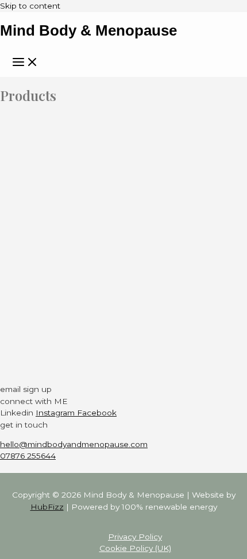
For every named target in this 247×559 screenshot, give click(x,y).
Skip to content (30, 5)
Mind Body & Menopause (88, 30)
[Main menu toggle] (25, 62)
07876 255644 (28, 455)
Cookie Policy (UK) (135, 548)
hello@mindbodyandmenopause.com (74, 444)
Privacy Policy (135, 536)
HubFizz (47, 506)
